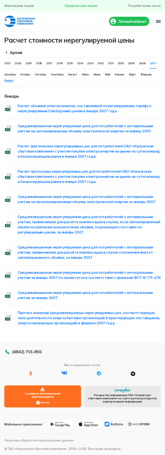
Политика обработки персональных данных (39, 440)
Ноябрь (25, 74)
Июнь (97, 74)
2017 (49, 63)
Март (132, 74)
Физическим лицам (19, 5)
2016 (60, 63)
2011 (110, 63)
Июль (85, 74)
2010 (121, 63)
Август (72, 74)
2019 (29, 63)
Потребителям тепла (144, 5)
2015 (70, 63)
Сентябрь (57, 74)
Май (107, 74)
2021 (7, 63)
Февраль (146, 74)
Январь (9, 80)
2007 (153, 63)
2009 (131, 63)
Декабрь (10, 74)
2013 (90, 63)
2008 (142, 63)
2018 (39, 63)
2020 (18, 63)
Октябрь (40, 74)
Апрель (119, 74)
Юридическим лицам (81, 5)
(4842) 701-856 (26, 351)
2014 (80, 63)
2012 (101, 63)
